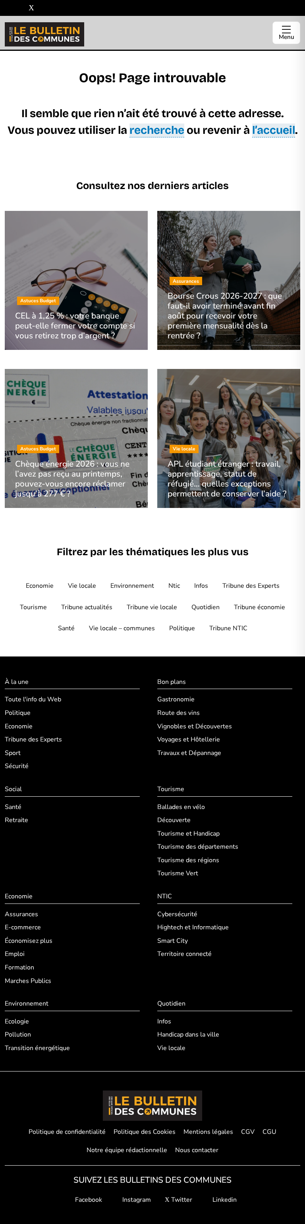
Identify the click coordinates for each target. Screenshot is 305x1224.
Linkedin (224, 1199)
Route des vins (178, 713)
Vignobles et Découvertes (194, 726)
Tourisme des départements (197, 846)
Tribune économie (259, 607)
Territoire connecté (184, 954)
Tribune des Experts (251, 585)
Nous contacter (196, 1150)
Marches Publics (28, 981)
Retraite (16, 820)
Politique (182, 628)
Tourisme (33, 607)
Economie (40, 585)
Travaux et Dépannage (189, 753)
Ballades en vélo (181, 807)
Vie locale (82, 585)
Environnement (132, 585)
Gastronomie (176, 699)
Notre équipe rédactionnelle (127, 1150)
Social (13, 789)
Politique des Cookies (145, 1131)
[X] (31, 8)
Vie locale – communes (122, 628)
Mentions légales (208, 1131)
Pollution (18, 1034)
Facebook (87, 1199)
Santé (66, 628)
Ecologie (17, 1021)
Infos (201, 585)
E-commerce (23, 927)
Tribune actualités (86, 607)
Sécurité (17, 766)
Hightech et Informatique (193, 927)
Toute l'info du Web (33, 699)
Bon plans (171, 682)
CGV (248, 1131)
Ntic (174, 585)
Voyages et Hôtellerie (188, 739)
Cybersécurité (177, 914)
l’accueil (273, 130)
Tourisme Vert (177, 873)
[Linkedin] (43, 8)
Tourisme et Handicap (188, 833)
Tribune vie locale (152, 607)
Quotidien (205, 607)
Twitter (181, 1199)
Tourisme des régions (188, 860)
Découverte (174, 820)
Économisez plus (28, 940)
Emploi (15, 954)
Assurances (21, 914)
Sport (13, 753)
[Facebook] (8, 8)
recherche (156, 130)
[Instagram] (20, 8)
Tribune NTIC (228, 628)
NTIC (164, 896)
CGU (269, 1131)
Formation (19, 967)
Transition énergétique (37, 1048)
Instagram (136, 1199)
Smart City (172, 940)
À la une (17, 682)
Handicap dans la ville (188, 1034)
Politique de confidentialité (67, 1131)
